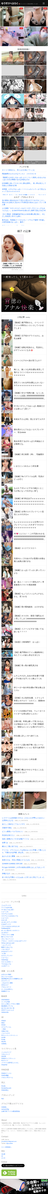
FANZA (3, 1021)
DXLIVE (3, 1056)
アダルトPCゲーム (7, 1077)
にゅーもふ (4, 958)
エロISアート (5, 966)
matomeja (4, 960)
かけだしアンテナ (7, 956)
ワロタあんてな (6, 964)
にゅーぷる (4, 912)
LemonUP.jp (5, 1109)
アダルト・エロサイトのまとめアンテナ (14, 941)
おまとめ (4, 920)
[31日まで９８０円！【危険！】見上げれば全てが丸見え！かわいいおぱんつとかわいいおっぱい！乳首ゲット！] (36, 800)
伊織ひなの (6, 873)
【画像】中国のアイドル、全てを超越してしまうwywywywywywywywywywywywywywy (12, 266)
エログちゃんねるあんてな (9, 916)
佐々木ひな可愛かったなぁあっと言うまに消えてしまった (23, 877)
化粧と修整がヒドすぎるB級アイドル (15, 839)
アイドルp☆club (6, 907)
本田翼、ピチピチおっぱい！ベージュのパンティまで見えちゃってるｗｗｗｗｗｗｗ (24, 190)
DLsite (3, 1086)
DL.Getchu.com (6, 1088)
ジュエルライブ (6, 1052)
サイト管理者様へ (6, 1147)
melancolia (5, 1012)
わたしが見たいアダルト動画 (10, 1004)
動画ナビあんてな (7, 947)
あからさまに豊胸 (8, 856)
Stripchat (4, 1065)
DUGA (3, 1025)
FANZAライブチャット (8, 1058)
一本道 (3, 1029)
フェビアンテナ (6, 905)
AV (2, 1156)
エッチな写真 (5, 1002)
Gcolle (3, 1037)
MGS (3, 1023)
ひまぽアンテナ (6, 924)
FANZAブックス (6, 1073)
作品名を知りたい (8, 835)
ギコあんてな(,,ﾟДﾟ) (7, 910)
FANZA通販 (5, 1075)
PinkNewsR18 (5, 928)
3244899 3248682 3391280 (12, 863)
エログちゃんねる (7, 914)
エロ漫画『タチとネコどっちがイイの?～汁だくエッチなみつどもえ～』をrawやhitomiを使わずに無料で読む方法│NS (24, 209)
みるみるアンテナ (7, 951)
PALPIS (3, 1042)
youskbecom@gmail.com (9, 1141)
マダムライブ (5, 1054)
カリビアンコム (6, 1027)
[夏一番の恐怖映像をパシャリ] (12, 800)
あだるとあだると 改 (7, 1008)
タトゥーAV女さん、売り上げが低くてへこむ (18, 170)
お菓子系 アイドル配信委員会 (10, 1111)
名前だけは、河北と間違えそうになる (16, 860)
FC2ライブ (4, 1061)
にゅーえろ (4, 918)
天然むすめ (4, 1031)
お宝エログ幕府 (6, 974)
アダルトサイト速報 (7, 935)
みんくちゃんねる (7, 977)
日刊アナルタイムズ (7, 1010)
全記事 (3, 1154)
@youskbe (9, 1143)
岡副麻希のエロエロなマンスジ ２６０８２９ (19, 174)
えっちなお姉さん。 (7, 989)
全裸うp (5, 842)
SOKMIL (4, 1044)
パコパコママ (5, 1033)
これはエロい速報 (7, 983)
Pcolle (3, 1039)
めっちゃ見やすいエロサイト (10, 930)
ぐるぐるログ (5, 949)
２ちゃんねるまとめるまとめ (10, 926)
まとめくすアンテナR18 (8, 922)
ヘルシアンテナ (6, 945)
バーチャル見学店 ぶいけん (10, 1063)
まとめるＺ (4, 933)
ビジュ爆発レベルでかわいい (12, 831)
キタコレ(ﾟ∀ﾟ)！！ (7, 962)
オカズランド (5, 981)
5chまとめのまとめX (7, 943)
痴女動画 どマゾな (7, 1006)
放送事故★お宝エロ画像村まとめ (11, 979)
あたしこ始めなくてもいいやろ (13, 824)
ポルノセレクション (7, 939)
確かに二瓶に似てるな (10, 846)
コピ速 (3, 953)
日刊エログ (4, 985)
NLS (2, 1099)
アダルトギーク (6, 987)
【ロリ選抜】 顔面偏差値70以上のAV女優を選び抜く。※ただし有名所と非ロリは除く (23, 215)
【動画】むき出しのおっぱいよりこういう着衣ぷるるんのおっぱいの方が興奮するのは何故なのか (24, 178)
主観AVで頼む (7, 828)
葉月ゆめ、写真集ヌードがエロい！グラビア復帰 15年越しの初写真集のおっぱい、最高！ (23, 221)
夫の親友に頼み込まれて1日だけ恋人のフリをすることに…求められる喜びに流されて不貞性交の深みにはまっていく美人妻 (24, 202)
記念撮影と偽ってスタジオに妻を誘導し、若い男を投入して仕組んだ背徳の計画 (24, 184)
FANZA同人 (5, 1090)
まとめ (21, 269)
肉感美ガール (5, 991)
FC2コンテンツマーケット (9, 1035)
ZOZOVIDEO (5, 1000)
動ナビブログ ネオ (7, 937)
